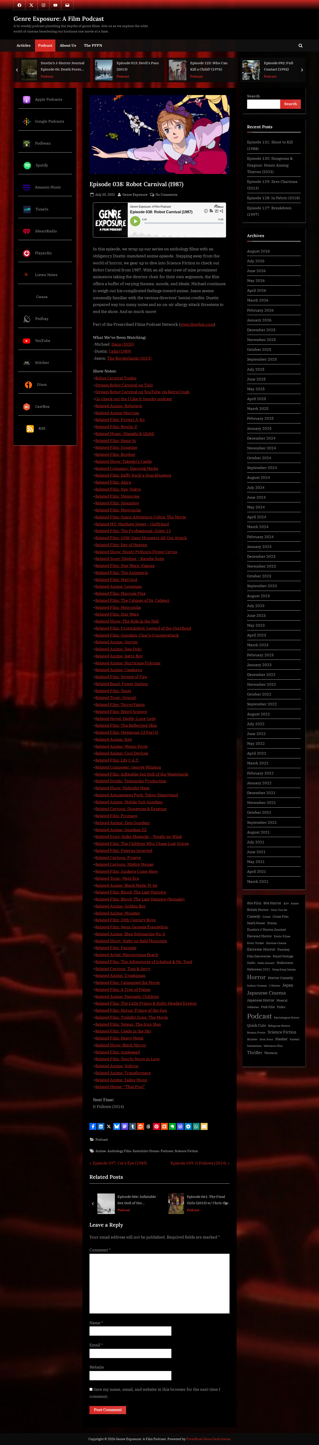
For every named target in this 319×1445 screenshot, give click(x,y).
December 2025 (261, 329)
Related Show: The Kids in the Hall (127, 621)
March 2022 (258, 762)
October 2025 (259, 349)
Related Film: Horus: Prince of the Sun (131, 1010)
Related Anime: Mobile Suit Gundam (129, 802)
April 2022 (256, 753)
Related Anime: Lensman (118, 586)
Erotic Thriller (255, 943)
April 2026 (256, 290)
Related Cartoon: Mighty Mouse (124, 864)
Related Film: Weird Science (121, 711)
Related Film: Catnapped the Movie (127, 982)
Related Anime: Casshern (118, 669)
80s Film (254, 903)
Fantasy (283, 949)
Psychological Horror (286, 1017)
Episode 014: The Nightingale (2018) (204, 1199)
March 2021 (258, 881)
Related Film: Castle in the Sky (123, 1031)
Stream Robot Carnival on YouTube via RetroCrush (142, 391)
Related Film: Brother (115, 454)
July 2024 (256, 487)
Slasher (281, 1039)
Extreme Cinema (276, 943)
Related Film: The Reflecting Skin (126, 725)
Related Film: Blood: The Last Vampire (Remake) (140, 899)
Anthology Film (119, 1151)
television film (273, 1045)
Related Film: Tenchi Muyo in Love (127, 1059)
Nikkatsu (253, 1007)
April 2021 (256, 871)
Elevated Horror (259, 936)
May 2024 (256, 506)
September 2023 (262, 585)
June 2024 (256, 497)
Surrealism (254, 1045)
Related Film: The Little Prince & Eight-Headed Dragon (146, 1003)
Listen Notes (46, 274)
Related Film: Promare (116, 815)
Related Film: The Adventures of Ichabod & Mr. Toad (143, 961)
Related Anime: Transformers (123, 1073)
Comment (100, 1250)
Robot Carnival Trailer (116, 378)
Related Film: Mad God (116, 579)
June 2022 (256, 733)
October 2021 (259, 812)
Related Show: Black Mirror (120, 1045)
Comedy (253, 916)
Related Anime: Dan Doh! (118, 649)
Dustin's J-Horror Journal (266, 929)
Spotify (42, 165)
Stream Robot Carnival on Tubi (124, 385)
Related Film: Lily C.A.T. (117, 760)
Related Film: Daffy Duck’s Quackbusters (133, 475)
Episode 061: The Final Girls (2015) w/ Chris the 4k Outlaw (136, 1200)
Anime (101, 1151)
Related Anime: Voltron (116, 1066)
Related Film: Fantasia (115, 947)
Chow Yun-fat (279, 910)
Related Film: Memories (117, 496)
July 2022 (256, 723)
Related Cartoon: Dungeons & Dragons (131, 808)
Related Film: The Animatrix (121, 572)
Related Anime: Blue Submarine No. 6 (130, 934)
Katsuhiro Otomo (146, 1151)
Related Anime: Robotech (118, 405)
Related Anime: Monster (117, 913)
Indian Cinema (257, 985)
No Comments (166, 194)
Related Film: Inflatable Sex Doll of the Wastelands (141, 774)
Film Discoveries (259, 956)
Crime (266, 916)
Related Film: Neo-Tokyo (118, 489)
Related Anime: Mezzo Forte (121, 746)
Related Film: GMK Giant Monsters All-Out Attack (141, 537)
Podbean (43, 143)
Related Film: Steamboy (117, 503)
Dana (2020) (122, 344)
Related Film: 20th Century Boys (125, 920)
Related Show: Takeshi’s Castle (123, 461)
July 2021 (256, 841)
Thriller (254, 1052)
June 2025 (256, 378)
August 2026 (258, 251)
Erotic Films (282, 936)
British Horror (258, 910)
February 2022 (260, 772)
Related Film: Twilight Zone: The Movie (131, 1017)
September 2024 (262, 467)
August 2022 (258, 713)
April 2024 (256, 516)
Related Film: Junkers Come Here (126, 871)
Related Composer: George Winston (128, 767)
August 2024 (258, 477)
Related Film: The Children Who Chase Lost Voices (142, 843)
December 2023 (261, 556)
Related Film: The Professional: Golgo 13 (133, 530)
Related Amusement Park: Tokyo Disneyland (136, 795)
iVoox (42, 384)
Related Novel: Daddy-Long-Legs (125, 718)
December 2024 (261, 438)
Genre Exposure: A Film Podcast (59, 18)
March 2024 (258, 526)
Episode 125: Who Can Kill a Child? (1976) (155, 65)
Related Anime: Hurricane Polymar (128, 663)
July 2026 (256, 260)
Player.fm (43, 252)
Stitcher (42, 362)
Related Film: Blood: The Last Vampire (130, 892)
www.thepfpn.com (197, 324)
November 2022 (261, 684)
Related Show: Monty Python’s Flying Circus (136, 551)
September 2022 (262, 703)
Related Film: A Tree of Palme (122, 989)
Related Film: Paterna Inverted (123, 850)
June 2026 (256, 270)
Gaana (42, 296)
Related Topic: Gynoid (115, 697)
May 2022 (256, 743)
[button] (92, 1126)
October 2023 (259, 575)
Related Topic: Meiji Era (117, 878)
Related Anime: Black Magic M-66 (126, 885)
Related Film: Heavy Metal (119, 1038)
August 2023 (258, 595)
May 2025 (256, 388)
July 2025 (256, 369)
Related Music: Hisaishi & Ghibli (124, 433)
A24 (286, 903)
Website (96, 1367)
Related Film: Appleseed (117, 1052)
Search (253, 95)
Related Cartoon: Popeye (118, 857)
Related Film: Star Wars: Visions (124, 565)
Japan (287, 985)
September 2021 (262, 822)
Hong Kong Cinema (284, 969)
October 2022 (259, 694)
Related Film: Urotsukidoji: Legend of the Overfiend (143, 628)
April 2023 (256, 634)
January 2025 (259, 428)
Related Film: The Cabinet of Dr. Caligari (132, 600)
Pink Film (268, 1007)
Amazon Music (48, 187)
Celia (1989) (120, 351)
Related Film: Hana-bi (115, 440)
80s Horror (272, 903)
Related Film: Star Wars (117, 614)
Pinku (281, 1007)
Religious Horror (279, 1025)
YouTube (42, 340)
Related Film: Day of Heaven (121, 544)
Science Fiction (186, 1151)
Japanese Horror (260, 1000)
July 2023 (256, 605)
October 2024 (259, 457)
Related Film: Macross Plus (120, 593)
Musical (281, 1000)
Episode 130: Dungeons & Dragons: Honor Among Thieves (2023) (270, 165)
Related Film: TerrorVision (120, 704)
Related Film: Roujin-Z (116, 426)
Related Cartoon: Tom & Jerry (122, 968)
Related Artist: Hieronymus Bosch (126, 954)
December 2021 (261, 792)
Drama (272, 923)
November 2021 (261, 802)
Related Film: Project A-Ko (120, 419)
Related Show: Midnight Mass (122, 788)
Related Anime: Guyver (116, 642)
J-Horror (274, 985)
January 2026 (259, 319)
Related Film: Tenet (113, 690)
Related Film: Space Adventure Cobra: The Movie (140, 517)
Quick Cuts (256, 1025)
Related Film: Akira (113, 482)
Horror (256, 976)
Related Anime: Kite (113, 739)
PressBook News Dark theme (208, 1439)
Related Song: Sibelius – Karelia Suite (129, 558)
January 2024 (259, 546)
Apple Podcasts (48, 99)
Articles (24, 45)
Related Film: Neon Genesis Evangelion (131, 927)
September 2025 (262, 359)
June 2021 (256, 851)
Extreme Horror (261, 949)
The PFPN (93, 45)
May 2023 (256, 625)
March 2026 (258, 300)
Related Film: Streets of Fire (121, 676)
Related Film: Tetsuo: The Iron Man (128, 1024)
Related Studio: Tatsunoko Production (130, 781)
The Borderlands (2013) (129, 358)
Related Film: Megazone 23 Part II (126, 732)
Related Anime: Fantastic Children (127, 996)
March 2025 (258, 408)
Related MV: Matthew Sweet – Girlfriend (132, 524)
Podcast (45, 45)
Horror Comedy (280, 977)
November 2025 (261, 339)
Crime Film (280, 917)
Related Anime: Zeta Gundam (122, 822)
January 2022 (259, 782)
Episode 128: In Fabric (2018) (273, 197)
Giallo (251, 963)
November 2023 (261, 566)
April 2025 (256, 398)
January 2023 (259, 664)
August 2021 (258, 832)
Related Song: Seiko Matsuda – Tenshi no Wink (138, 836)
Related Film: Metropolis (118, 510)
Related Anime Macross (117, 412)
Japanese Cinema (266, 993)
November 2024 (261, 447)
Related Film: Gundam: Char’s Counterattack (137, 635)
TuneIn (41, 208)
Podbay (42, 318)
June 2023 (256, 615)
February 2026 (260, 310)
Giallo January (266, 963)
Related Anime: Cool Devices (121, 753)
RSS (42, 428)
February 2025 (260, 418)
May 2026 (256, 280)
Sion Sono (266, 1039)
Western (270, 1053)
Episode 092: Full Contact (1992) (225, 65)
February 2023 (260, 654)
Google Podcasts (49, 121)
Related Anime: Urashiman (120, 975)
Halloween (285, 962)
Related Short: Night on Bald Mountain (131, 941)
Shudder (252, 1039)
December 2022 (261, 674)
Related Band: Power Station (121, 683)
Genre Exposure (135, 194)
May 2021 (256, 861)
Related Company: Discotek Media (126, 468)
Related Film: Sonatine (116, 447)
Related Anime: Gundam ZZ (121, 829)
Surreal (294, 1039)
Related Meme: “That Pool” (120, 1086)
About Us (68, 45)
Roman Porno (256, 1032)
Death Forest (256, 923)
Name (96, 1322)
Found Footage (283, 956)
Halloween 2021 (258, 969)
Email (96, 1345)
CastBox (42, 406)
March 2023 (258, 644)
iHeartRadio (46, 230)
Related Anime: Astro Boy (119, 656)
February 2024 (260, 536)
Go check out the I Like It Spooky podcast (133, 398)
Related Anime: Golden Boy (120, 906)
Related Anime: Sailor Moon (121, 1080)
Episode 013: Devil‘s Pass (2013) (84, 65)
